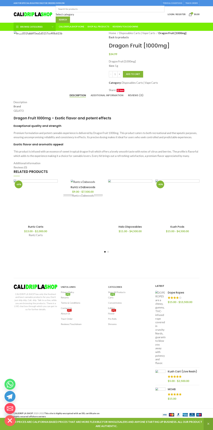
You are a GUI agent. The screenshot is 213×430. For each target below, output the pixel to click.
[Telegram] (10, 396)
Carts (111, 297)
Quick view (57, 191)
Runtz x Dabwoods (83, 187)
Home (112, 33)
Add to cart (133, 74)
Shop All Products (117, 292)
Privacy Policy (67, 292)
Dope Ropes (176, 292)
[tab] (78, 95)
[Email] (10, 408)
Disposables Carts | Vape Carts (137, 33)
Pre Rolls (112, 318)
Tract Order (67, 318)
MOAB (172, 389)
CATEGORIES (115, 287)
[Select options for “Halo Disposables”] (151, 184)
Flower (111, 313)
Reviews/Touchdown (71, 324)
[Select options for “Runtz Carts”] (57, 184)
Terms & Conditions (70, 302)
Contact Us (66, 308)
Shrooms (112, 324)
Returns (65, 297)
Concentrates (115, 302)
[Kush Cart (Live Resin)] (160, 376)
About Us (66, 313)
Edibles (111, 308)
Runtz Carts (35, 227)
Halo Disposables (130, 227)
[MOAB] (160, 394)
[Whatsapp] (10, 384)
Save (122, 90)
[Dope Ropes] (160, 328)
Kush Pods (177, 227)
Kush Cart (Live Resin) (182, 371)
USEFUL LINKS (68, 287)
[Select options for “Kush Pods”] (199, 184)
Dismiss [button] (208, 424)
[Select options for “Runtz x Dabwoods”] (104, 184)
